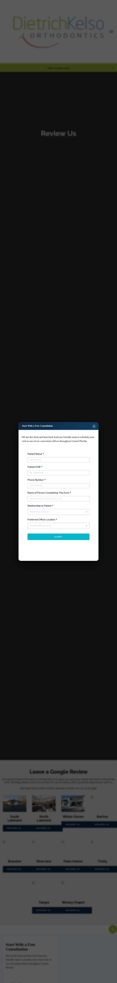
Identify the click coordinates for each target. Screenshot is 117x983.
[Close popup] (94, 426)
